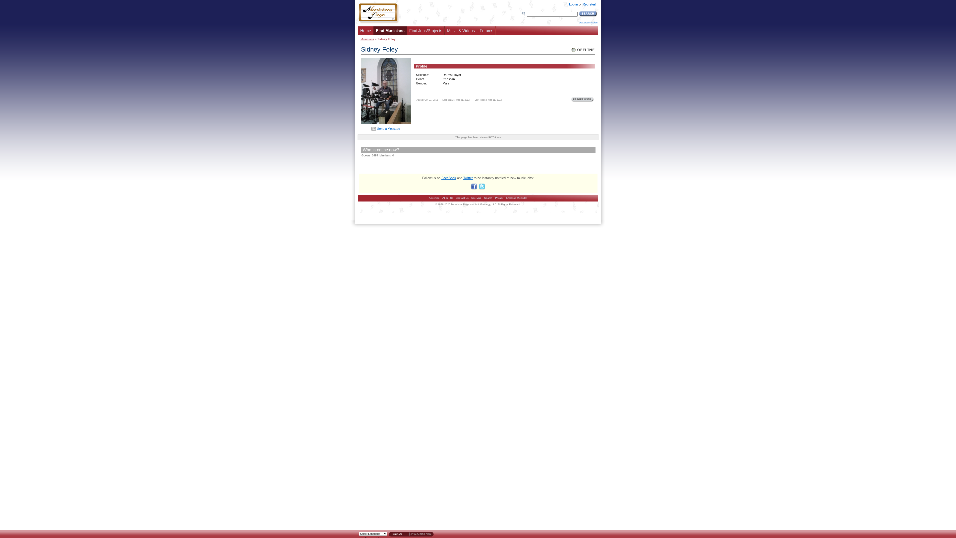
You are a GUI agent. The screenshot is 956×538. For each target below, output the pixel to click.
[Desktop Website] (516, 198)
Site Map (476, 198)
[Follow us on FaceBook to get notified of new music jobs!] (474, 188)
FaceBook (448, 178)
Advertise (434, 198)
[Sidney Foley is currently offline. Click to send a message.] (583, 52)
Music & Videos (461, 31)
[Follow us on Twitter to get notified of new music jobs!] (482, 188)
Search (488, 198)
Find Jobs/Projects (425, 31)
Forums (486, 31)
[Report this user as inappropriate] (582, 101)
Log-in (573, 4)
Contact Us (462, 198)
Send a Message (388, 128)
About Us (447, 198)
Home (365, 31)
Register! (589, 4)
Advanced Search (588, 22)
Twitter (468, 178)
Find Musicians (390, 31)
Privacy (499, 198)
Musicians (367, 39)
